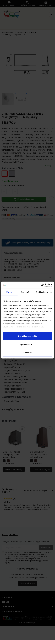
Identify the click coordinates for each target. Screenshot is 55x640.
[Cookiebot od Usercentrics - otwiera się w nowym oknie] (41, 285)
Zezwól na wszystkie (27, 336)
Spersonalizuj (26, 344)
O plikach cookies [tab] (44, 292)
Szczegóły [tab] (25, 292)
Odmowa (28, 353)
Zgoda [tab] (9, 292)
